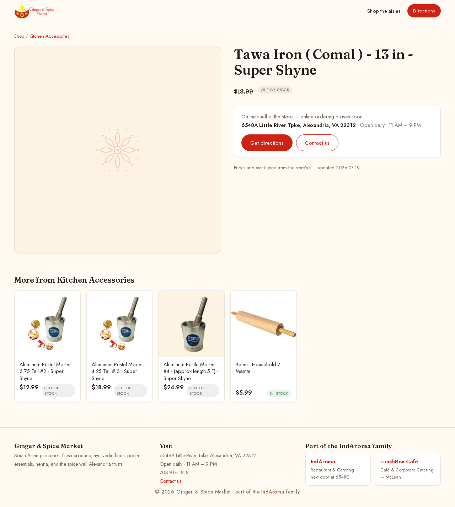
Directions (424, 10)
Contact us (317, 142)
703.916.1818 (174, 472)
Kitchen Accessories (49, 36)
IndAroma (272, 491)
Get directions (267, 142)
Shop (383, 11)
